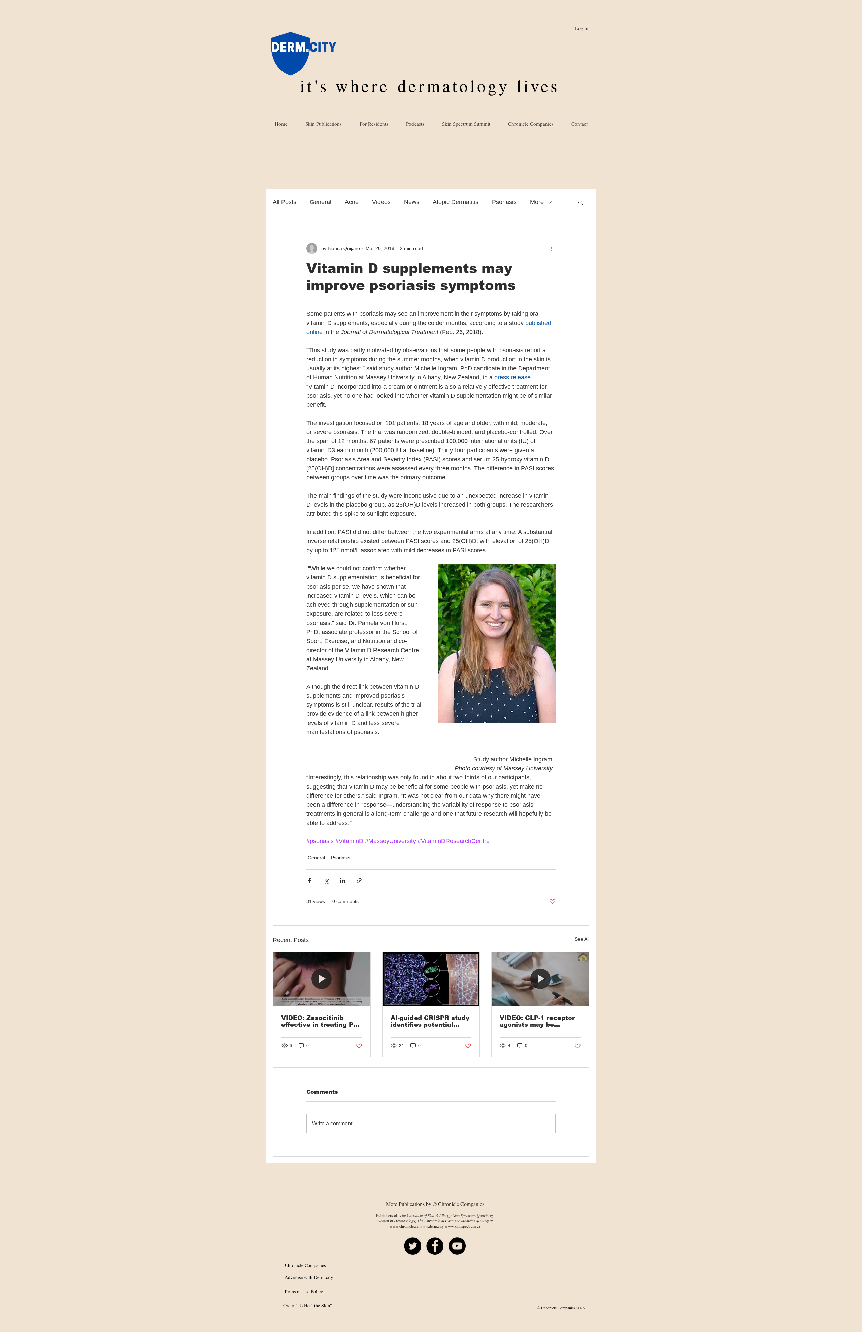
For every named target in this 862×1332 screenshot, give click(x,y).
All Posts (284, 202)
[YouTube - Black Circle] (457, 1246)
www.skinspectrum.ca (462, 1226)
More (537, 202)
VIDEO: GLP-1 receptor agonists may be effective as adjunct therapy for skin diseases (537, 1021)
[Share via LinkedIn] (342, 880)
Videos (381, 202)
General (320, 202)
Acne (352, 202)
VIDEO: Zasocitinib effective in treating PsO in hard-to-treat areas (321, 1021)
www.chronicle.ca (404, 1226)
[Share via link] (359, 880)
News (411, 202)
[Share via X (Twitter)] (326, 880)
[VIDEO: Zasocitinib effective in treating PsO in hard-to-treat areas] (321, 979)
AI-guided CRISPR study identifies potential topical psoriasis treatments (430, 1021)
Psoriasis (504, 202)
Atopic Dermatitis (455, 202)
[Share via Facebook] (309, 880)
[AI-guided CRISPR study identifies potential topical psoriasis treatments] (431, 979)
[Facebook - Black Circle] (434, 1246)
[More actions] (552, 248)
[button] (580, 202)
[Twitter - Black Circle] (412, 1246)
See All (582, 939)
